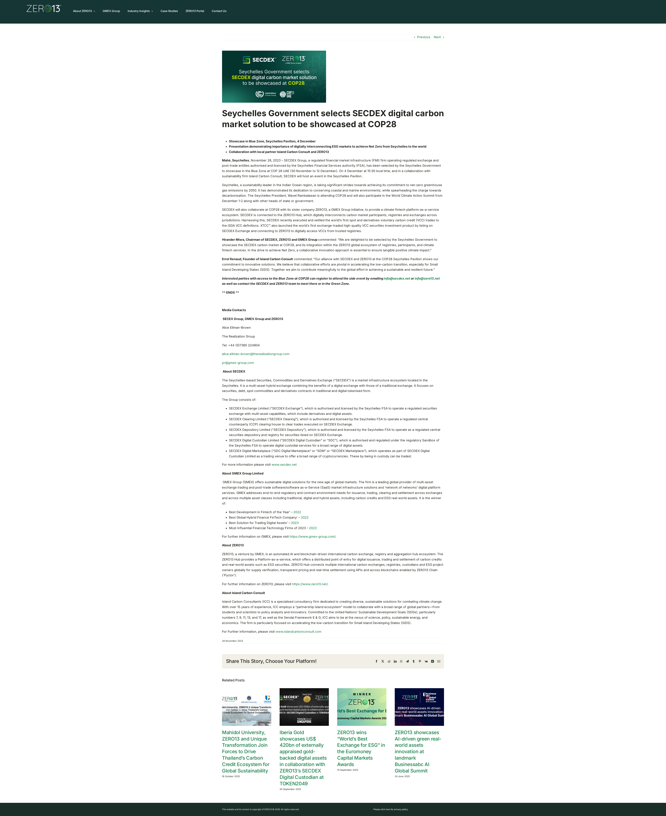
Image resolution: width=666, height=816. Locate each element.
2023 (294, 523)
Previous (423, 37)
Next (437, 37)
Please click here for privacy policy (390, 809)
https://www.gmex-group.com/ (312, 536)
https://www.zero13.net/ (309, 584)
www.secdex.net (284, 464)
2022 (297, 512)
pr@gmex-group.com (238, 363)
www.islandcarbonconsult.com (298, 631)
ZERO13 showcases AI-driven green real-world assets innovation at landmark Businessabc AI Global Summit (418, 751)
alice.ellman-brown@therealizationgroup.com (255, 354)
